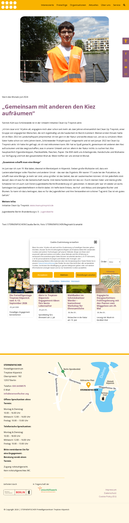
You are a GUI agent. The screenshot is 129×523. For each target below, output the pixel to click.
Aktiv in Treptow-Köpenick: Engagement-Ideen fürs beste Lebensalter (49, 300)
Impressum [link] (75, 281)
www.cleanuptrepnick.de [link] (41, 205)
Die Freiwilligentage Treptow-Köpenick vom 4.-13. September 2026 (20, 299)
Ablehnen (64, 275)
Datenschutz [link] (65, 281)
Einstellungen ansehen (86, 275)
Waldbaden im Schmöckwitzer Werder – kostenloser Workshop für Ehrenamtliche (76, 302)
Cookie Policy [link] (54, 281)
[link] (125, 41)
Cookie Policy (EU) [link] (107, 496)
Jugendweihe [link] (47, 211)
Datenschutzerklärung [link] (46, 263)
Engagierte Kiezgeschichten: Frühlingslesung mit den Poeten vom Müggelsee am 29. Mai (108, 302)
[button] (95, 242)
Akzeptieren (42, 275)
